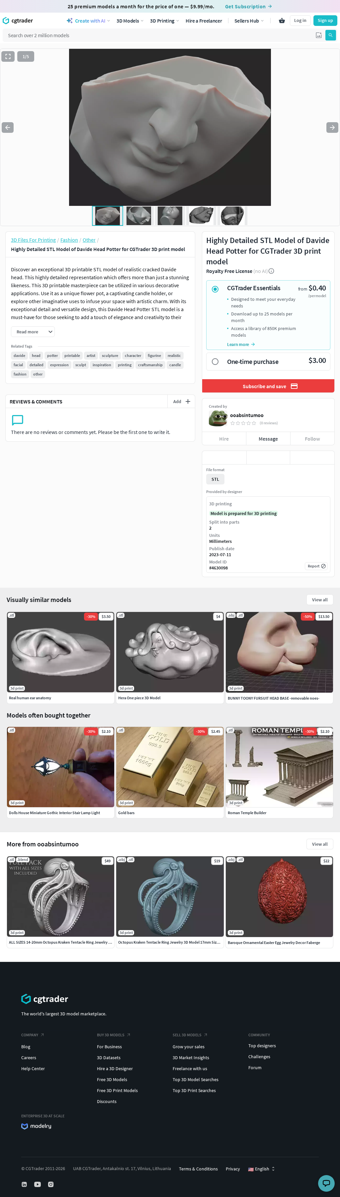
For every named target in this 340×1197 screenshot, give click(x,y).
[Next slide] (332, 127)
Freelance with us (190, 1068)
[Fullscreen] (8, 56)
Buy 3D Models (111, 1034)
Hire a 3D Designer (115, 1068)
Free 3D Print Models (117, 1090)
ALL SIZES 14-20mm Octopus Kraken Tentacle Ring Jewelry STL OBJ (66, 942)
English (258, 1169)
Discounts (107, 1101)
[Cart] (282, 20)
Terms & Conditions (198, 1169)
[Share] (312, 457)
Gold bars (126, 812)
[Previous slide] (8, 127)
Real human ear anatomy (30, 697)
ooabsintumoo (247, 415)
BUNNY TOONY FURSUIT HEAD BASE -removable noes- (273, 698)
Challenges (259, 1057)
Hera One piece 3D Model (139, 697)
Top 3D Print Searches (194, 1090)
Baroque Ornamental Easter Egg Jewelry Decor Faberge (274, 942)
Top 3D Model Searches (195, 1079)
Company (29, 1034)
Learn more (238, 344)
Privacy (233, 1169)
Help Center (33, 1068)
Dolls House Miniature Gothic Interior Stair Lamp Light (54, 812)
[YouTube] (38, 1184)
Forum (255, 1067)
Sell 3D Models (187, 1034)
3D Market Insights (191, 1058)
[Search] (330, 35)
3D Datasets (109, 1058)
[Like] (224, 457)
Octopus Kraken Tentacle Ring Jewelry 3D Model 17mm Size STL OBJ (175, 942)
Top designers (262, 1046)
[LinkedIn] (25, 1184)
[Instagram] (51, 1184)
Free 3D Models (112, 1079)
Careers (28, 1058)
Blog (25, 1047)
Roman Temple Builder (247, 812)
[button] (318, 35)
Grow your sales (189, 1047)
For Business (109, 1047)
